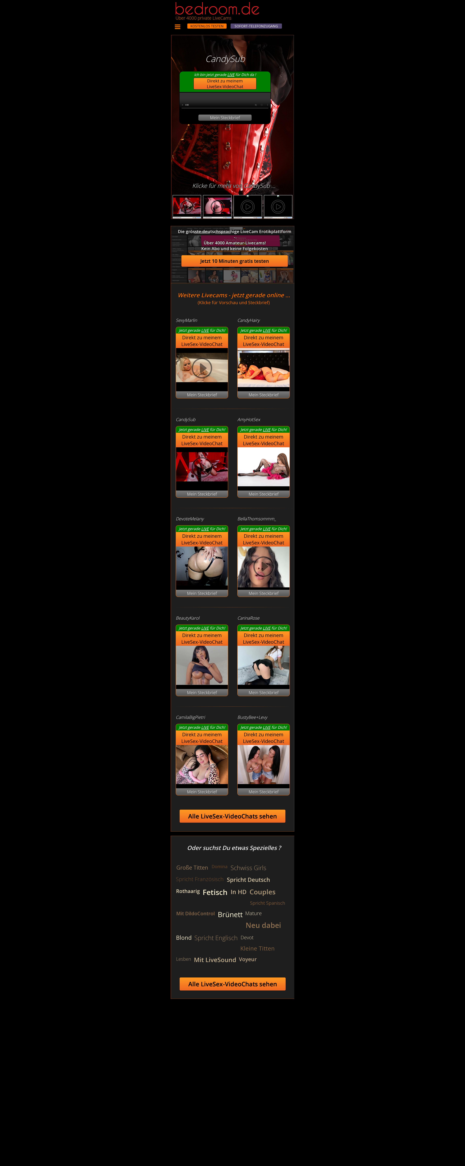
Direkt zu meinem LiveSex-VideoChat (225, 83)
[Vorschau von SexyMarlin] (202, 385)
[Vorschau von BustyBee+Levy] (264, 782)
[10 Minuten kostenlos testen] (183, 24)
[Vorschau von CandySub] (202, 485)
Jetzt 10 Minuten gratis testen (234, 261)
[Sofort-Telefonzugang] (185, 24)
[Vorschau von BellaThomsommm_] (264, 567)
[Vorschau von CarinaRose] (264, 683)
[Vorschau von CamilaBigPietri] (202, 782)
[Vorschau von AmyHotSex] (264, 485)
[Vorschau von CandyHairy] (264, 385)
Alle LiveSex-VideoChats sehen (232, 816)
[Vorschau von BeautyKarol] (202, 683)
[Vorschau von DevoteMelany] (202, 584)
